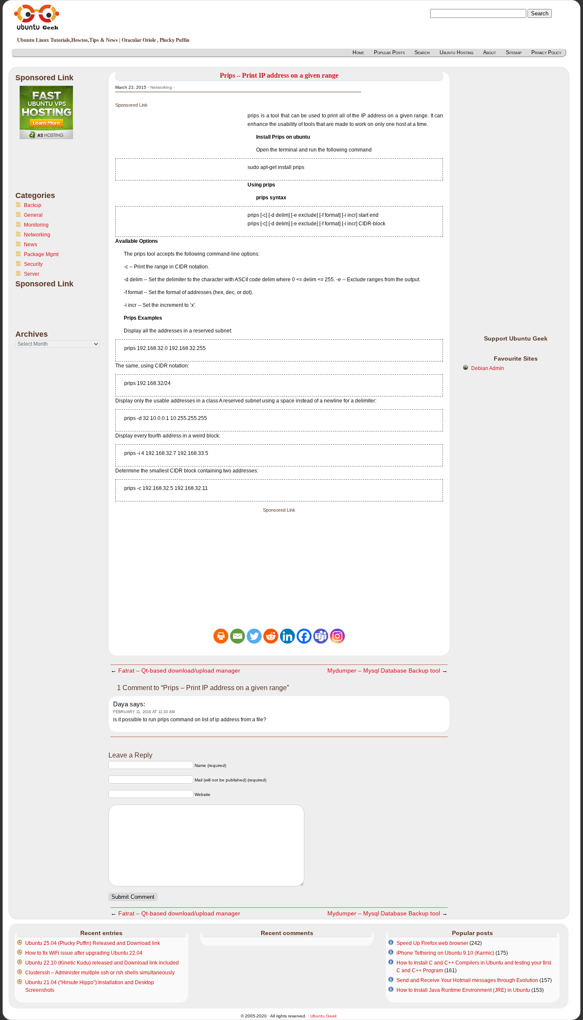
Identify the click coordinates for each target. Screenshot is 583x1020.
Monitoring (36, 225)
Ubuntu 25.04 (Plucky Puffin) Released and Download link (92, 943)
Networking (37, 235)
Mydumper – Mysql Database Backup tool (383, 670)
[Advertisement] (49, 170)
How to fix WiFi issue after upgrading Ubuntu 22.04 (84, 953)
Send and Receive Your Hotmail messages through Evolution (467, 980)
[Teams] (320, 636)
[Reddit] (270, 636)
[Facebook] (304, 636)
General (33, 215)
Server (31, 274)
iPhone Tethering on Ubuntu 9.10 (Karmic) (445, 953)
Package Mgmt (41, 254)
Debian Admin (487, 368)
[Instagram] (337, 636)
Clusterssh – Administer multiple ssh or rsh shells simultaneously (100, 973)
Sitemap (514, 52)
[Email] (237, 636)
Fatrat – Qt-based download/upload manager (179, 670)
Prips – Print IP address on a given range (279, 75)
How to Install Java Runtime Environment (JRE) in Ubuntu (463, 990)
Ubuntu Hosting (456, 52)
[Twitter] (254, 636)
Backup (32, 205)
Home (358, 52)
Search (422, 52)
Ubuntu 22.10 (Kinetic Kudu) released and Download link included (102, 963)
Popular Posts (389, 52)
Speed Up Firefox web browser (432, 943)
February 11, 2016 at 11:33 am (144, 712)
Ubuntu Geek (323, 1016)
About (489, 52)
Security (33, 264)
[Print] (220, 636)
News (30, 245)
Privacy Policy (546, 52)
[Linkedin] (287, 636)
